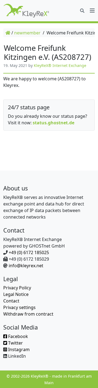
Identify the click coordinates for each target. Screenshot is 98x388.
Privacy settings (19, 307)
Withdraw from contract (28, 314)
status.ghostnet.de (53, 123)
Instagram (18, 349)
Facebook (17, 336)
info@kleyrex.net (26, 266)
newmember (27, 33)
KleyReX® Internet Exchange (60, 65)
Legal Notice (16, 294)
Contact (11, 301)
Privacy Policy (17, 288)
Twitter (15, 343)
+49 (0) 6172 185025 (29, 252)
